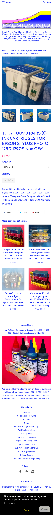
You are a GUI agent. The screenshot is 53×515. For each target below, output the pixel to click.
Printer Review (26, 455)
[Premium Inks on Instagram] (32, 472)
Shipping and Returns (26, 415)
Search (27, 412)
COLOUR (6, 162)
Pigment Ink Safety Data (26, 440)
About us (26, 419)
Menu (8, 2)
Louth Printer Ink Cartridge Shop (26, 458)
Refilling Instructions (26, 430)
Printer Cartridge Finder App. (26, 426)
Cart (49, 2)
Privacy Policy (26, 433)
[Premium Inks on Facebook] (20, 472)
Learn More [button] (9, 503)
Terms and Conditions (26, 437)
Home (4, 50)
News (26, 422)
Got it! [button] (26, 510)
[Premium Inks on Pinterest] (26, 472)
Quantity (6, 173)
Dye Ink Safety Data (26, 444)
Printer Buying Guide (26, 451)
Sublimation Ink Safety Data (26, 447)
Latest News (26, 325)
